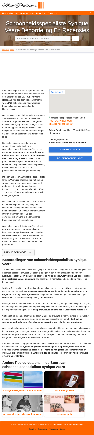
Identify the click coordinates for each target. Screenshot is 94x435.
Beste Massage (27, 13)
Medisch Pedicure (10, 13)
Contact (51, 13)
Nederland (5, 50)
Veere (12, 50)
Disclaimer (32, 429)
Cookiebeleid (42, 429)
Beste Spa (40, 13)
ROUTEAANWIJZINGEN (60, 121)
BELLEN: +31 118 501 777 (61, 124)
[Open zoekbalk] (91, 13)
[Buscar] (75, 38)
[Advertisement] (47, 70)
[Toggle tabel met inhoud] (29, 252)
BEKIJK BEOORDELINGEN (70, 158)
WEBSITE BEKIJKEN (70, 150)
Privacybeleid (53, 429)
